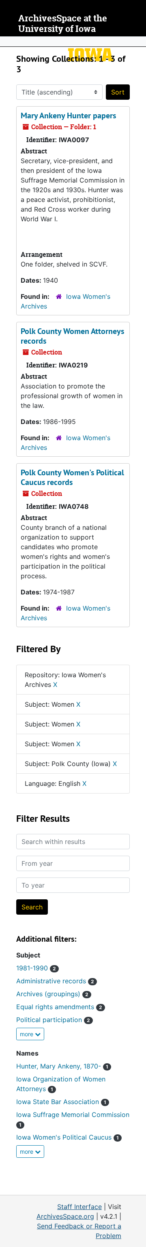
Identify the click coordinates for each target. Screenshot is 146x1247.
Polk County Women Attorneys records (72, 336)
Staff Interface (79, 1207)
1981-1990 (36, 968)
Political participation (53, 1020)
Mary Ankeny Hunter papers (68, 115)
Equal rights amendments (59, 1007)
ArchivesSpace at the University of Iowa (62, 23)
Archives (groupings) (52, 994)
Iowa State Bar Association (61, 1102)
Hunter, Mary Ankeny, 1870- (62, 1066)
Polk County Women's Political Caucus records (72, 477)
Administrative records (55, 981)
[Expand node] (138, 41)
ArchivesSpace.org (65, 1216)
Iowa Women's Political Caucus (67, 1137)
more (27, 1034)
